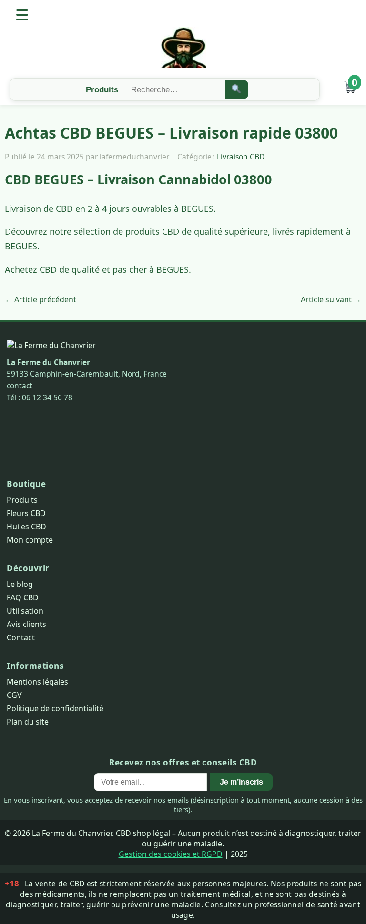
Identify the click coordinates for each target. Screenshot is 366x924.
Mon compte (30, 540)
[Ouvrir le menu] (22, 14)
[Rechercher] (237, 89)
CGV (14, 695)
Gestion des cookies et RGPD (171, 854)
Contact (21, 637)
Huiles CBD (26, 526)
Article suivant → (331, 299)
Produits (22, 500)
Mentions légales (37, 681)
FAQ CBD (23, 597)
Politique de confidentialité (55, 708)
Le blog (20, 584)
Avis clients (26, 624)
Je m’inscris (241, 781)
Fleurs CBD (26, 513)
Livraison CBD (240, 156)
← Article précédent (40, 299)
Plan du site (28, 721)
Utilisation (25, 611)
